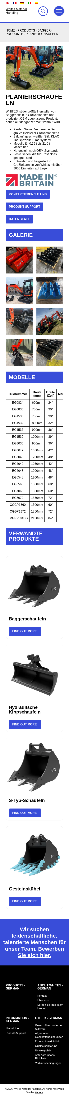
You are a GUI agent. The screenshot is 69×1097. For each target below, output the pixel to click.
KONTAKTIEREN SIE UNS (28, 194)
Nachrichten (13, 1028)
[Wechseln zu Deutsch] (22, 2)
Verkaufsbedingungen (48, 1062)
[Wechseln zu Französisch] (14, 2)
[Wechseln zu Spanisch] (36, 2)
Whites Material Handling (16, 11)
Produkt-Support (16, 1032)
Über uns (42, 1000)
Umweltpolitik (43, 1050)
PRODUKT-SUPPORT (24, 206)
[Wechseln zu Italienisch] (29, 2)
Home (10, 30)
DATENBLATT (19, 219)
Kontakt (42, 995)
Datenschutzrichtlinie (47, 1041)
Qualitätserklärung (46, 1045)
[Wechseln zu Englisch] (7, 2)
